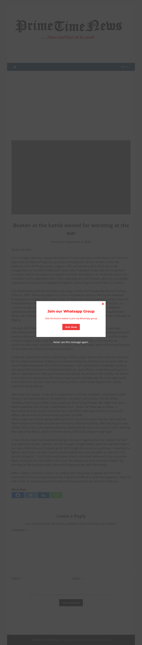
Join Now (71, 327)
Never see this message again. (71, 342)
